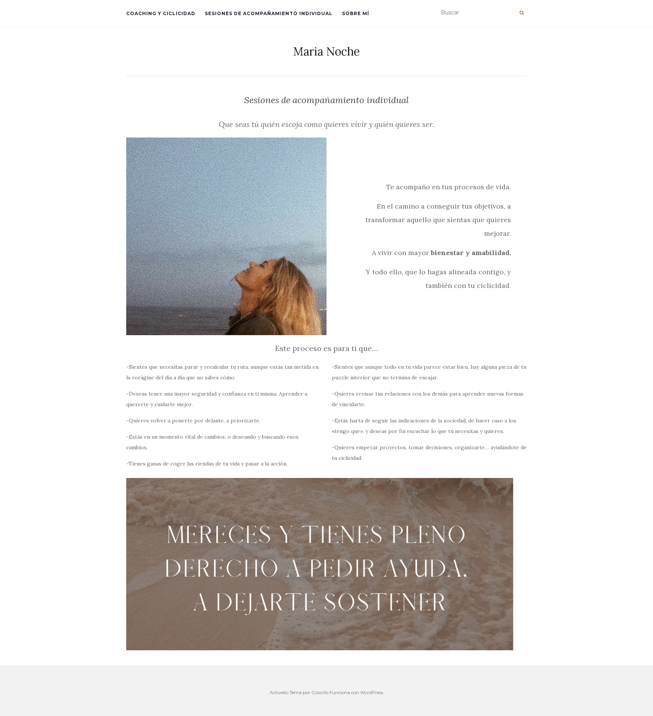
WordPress (371, 692)
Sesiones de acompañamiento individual (269, 13)
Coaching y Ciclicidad (160, 13)
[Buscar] (522, 13)
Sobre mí (355, 13)
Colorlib (319, 692)
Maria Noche (326, 51)
